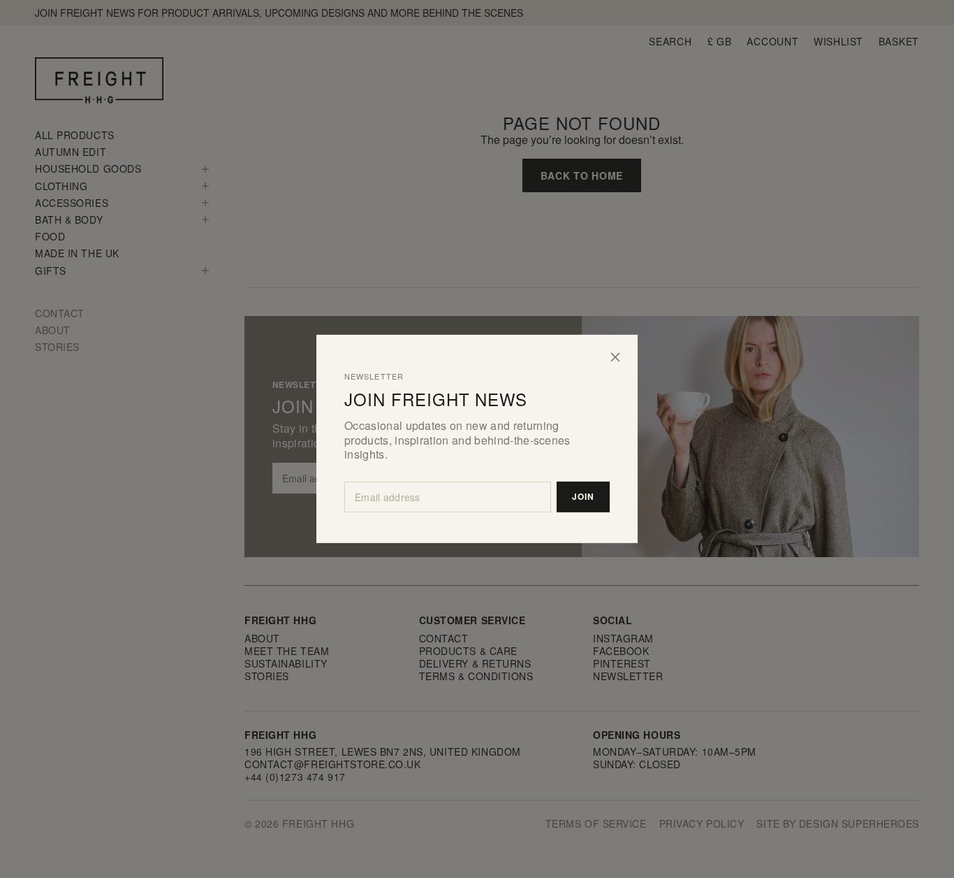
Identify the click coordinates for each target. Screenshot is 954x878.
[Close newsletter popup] (615, 357)
